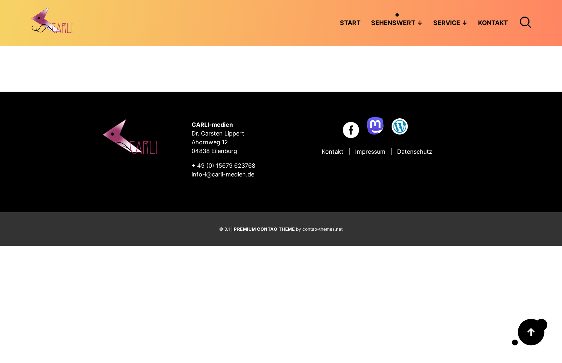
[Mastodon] (375, 126)
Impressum (370, 151)
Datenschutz (414, 151)
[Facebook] (351, 130)
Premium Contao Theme (264, 229)
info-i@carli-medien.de (223, 174)
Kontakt (332, 151)
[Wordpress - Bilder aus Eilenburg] (400, 126)
